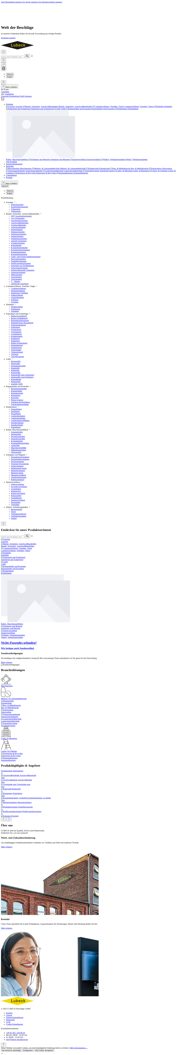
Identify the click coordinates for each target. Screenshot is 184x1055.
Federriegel (15, 327)
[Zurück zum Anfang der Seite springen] (3, 1045)
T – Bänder (15, 281)
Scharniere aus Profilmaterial (22, 266)
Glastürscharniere (18, 243)
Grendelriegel (16, 334)
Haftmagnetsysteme (19, 468)
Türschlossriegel (17, 357)
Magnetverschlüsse (18, 475)
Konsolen (15, 398)
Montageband (16, 509)
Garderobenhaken (18, 416)
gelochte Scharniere (19, 241)
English (9, 77)
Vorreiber (14, 302)
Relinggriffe (16, 382)
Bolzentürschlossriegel (20, 320)
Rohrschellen (16, 496)
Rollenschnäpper (17, 480)
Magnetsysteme (17, 473)
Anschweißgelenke (18, 225)
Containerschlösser (18, 288)
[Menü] (3, 52)
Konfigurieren (28, 1050)
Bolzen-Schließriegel (19, 318)
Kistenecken (16, 491)
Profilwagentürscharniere (21, 263)
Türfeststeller (16, 350)
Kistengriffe (15, 373)
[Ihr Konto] (3, 82)
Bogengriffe (16, 361)
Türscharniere (16, 279)
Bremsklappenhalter (19, 389)
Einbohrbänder (17, 230)
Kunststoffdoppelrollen (20, 443)
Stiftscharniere (16, 275)
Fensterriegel (16, 329)
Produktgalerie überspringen (12, 771)
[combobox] (12, 57)
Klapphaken (16, 427)
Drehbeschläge (17, 307)
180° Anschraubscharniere (21, 216)
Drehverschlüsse (17, 484)
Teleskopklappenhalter (20, 404)
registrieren (9, 94)
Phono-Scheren (17, 400)
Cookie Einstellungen (14, 1024)
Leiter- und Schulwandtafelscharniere (26, 257)
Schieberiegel (16, 348)
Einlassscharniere (18, 232)
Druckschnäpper (17, 461)
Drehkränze (15, 309)
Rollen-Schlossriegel (19, 343)
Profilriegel (15, 339)
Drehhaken (15, 411)
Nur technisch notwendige (11, 1050)
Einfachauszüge (17, 205)
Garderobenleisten (18, 418)
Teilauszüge (15, 209)
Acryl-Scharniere (18, 218)
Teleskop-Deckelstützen (20, 402)
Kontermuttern (17, 336)
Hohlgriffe (15, 370)
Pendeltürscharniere (19, 261)
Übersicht (5, 96)
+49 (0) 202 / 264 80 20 (15, 1033)
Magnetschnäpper (18, 471)
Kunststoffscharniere (19, 254)
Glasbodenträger (17, 297)
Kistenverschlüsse (18, 493)
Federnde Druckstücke (20, 464)
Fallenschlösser (17, 295)
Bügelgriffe (15, 364)
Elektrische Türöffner (19, 293)
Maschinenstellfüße (18, 448)
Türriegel (14, 354)
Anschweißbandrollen (19, 223)
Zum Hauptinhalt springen (11, 2)
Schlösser (15, 300)
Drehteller (15, 311)
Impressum (10, 1020)
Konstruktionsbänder (19, 248)
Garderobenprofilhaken (20, 420)
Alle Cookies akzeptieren (44, 1050)
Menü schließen (11, 87)
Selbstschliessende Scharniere (22, 270)
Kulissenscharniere (18, 252)
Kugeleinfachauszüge (19, 207)
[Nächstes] (9, 819)
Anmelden (5, 92)
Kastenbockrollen (18, 439)
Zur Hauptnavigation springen (50, 2)
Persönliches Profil (16, 96)
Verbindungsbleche (18, 514)
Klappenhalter (16, 391)
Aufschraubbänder (18, 227)
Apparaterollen (17, 432)
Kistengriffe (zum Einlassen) (22, 377)
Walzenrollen (16, 452)
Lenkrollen (15, 445)
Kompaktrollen (17, 441)
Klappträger (15, 395)
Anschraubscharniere (19, 221)
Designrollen (16, 434)
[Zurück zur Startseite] (17, 49)
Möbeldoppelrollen (18, 450)
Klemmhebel (16, 379)
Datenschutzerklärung (14, 1017)
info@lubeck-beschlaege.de (17, 1039)
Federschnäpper (17, 466)
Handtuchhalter (17, 425)
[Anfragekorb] (2, 100)
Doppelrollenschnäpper (20, 459)
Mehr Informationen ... (79, 1048)
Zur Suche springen (30, 2)
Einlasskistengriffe (18, 366)
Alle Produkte (11, 162)
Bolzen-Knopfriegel (19, 316)
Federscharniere (17, 236)
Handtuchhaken (17, 423)
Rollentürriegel (17, 345)
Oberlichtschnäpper (18, 477)
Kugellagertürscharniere (20, 250)
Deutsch (10, 74)
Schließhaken (16, 498)
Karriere (9, 1013)
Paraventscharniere (18, 259)
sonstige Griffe (17, 384)
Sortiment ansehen (8, 38)
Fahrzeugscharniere (18, 234)
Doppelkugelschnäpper (20, 457)
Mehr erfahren (6, 662)
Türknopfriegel (17, 352)
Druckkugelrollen (18, 436)
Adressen (28, 96)
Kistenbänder (16, 245)
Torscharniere (16, 277)
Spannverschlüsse (18, 500)
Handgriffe (15, 368)
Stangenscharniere (18, 272)
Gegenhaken (16, 489)
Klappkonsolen (17, 393)
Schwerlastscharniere (19, 268)
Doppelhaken (16, 409)
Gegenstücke (16, 332)
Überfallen (15, 505)
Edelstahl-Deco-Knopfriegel (22, 323)
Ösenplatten (15, 502)
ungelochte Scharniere (20, 284)
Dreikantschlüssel (18, 291)
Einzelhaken (16, 414)
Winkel (14, 518)
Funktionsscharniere (19, 239)
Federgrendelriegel (18, 325)
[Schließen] (2, 1053)
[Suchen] (27, 56)
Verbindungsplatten (18, 516)
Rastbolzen (15, 341)
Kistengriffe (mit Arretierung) (22, 375)
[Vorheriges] (3, 819)
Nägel (13, 512)
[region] (92, 795)
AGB (8, 1022)
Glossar (9, 1015)
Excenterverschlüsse (19, 487)
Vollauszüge (16, 211)
